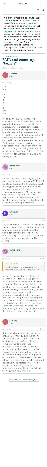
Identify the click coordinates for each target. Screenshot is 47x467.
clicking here (32, 34)
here (16, 44)
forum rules (30, 20)
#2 (44, 174)
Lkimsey (7, 68)
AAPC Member (31, 26)
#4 (44, 259)
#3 (44, 221)
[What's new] (38, 10)
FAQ (13, 20)
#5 (44, 329)
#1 (44, 82)
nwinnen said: (9, 263)
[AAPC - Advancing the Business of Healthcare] (23, 3)
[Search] (4, 3)
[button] (4, 10)
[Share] (40, 82)
